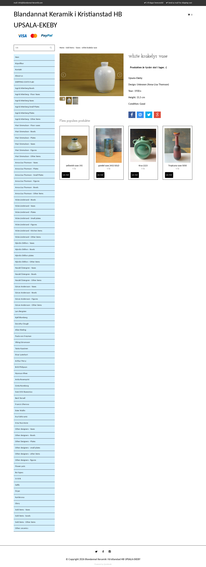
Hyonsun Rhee (21, 373)
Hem (17, 57)
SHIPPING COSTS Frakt (24, 82)
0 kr (74, 169)
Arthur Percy (20, 361)
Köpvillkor (19, 63)
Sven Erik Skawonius (23, 392)
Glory (17, 503)
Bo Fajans (19, 473)
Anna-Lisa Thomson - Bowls (26, 187)
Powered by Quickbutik (103, 564)
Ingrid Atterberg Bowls (24, 88)
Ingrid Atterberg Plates (24, 113)
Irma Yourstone (21, 423)
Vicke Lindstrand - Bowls (25, 200)
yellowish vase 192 (74, 166)
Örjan (17, 491)
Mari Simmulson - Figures (26, 150)
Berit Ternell (20, 398)
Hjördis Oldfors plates (24, 256)
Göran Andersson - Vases (25, 287)
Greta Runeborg (22, 386)
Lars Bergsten (20, 311)
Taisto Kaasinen (21, 349)
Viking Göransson (22, 342)
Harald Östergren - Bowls (25, 274)
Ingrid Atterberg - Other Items (27, 119)
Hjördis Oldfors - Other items (27, 262)
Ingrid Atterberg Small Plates (27, 107)
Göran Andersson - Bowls (26, 293)
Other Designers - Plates (25, 441)
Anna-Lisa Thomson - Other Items (29, 194)
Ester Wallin (20, 411)
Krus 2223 (143, 166)
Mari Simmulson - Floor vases (27, 125)
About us (19, 76)
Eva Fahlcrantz (21, 417)
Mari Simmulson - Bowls (25, 132)
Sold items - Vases (22, 510)
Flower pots (20, 466)
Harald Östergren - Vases (25, 268)
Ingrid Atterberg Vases (24, 101)
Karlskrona (19, 497)
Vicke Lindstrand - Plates (25, 212)
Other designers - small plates (27, 448)
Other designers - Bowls (25, 435)
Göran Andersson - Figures (26, 299)
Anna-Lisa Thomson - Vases (26, 163)
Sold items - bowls (22, 516)
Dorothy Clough (22, 324)
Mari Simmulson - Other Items (28, 156)
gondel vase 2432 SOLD (108, 166)
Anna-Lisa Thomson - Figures (27, 181)
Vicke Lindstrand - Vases (25, 206)
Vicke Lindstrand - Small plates (28, 218)
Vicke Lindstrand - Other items (28, 237)
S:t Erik (18, 479)
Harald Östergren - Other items (28, 280)
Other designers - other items (27, 454)
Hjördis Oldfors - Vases (24, 243)
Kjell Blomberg (21, 318)
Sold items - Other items (25, 522)
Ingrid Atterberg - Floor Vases (27, 94)
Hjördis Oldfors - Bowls (25, 249)
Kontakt (18, 70)
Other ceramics (21, 528)
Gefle (17, 485)
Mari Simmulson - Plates (25, 138)
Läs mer (66, 175)
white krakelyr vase (90, 48)
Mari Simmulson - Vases (25, 144)
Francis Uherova (22, 404)
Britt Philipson (21, 367)
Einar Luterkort (21, 355)
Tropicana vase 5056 (177, 166)
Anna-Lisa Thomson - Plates (26, 169)
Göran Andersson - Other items (28, 305)
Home (63, 48)
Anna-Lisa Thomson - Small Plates (29, 175)
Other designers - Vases (25, 429)
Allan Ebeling (20, 330)
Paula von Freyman (23, 336)
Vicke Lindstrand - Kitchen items (28, 231)
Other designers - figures (25, 460)
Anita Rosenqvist (22, 379)
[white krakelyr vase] (92, 74)
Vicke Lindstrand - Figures (26, 225)
